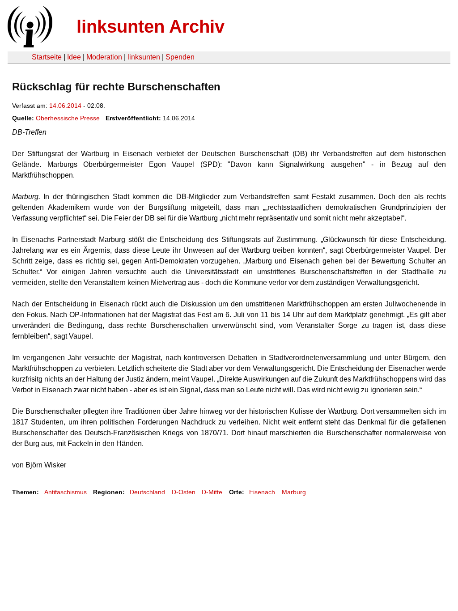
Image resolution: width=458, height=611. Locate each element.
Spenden (180, 57)
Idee (74, 57)
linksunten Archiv (150, 26)
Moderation (104, 57)
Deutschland (147, 492)
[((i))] (29, 45)
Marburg (294, 492)
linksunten (143, 57)
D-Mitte (212, 492)
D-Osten (183, 492)
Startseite (47, 57)
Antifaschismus (65, 492)
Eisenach (262, 492)
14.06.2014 (65, 105)
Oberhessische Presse (68, 118)
